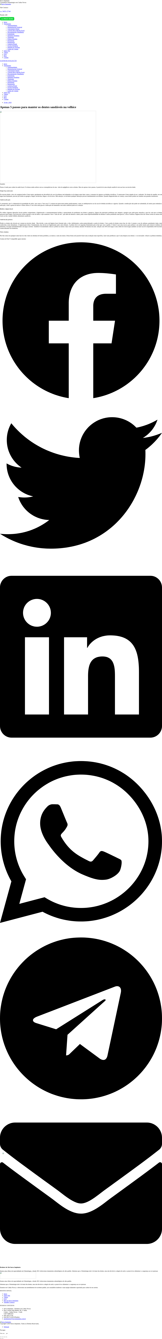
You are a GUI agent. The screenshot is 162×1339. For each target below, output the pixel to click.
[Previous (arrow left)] (1, 1338)
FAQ (5, 1299)
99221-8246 (7, 19)
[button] (81, 321)
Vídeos (6, 1297)
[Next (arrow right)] (2, 1338)
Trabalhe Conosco (9, 1302)
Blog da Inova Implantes (11, 1300)
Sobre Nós (7, 1295)
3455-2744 (5, 11)
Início (5, 1294)
